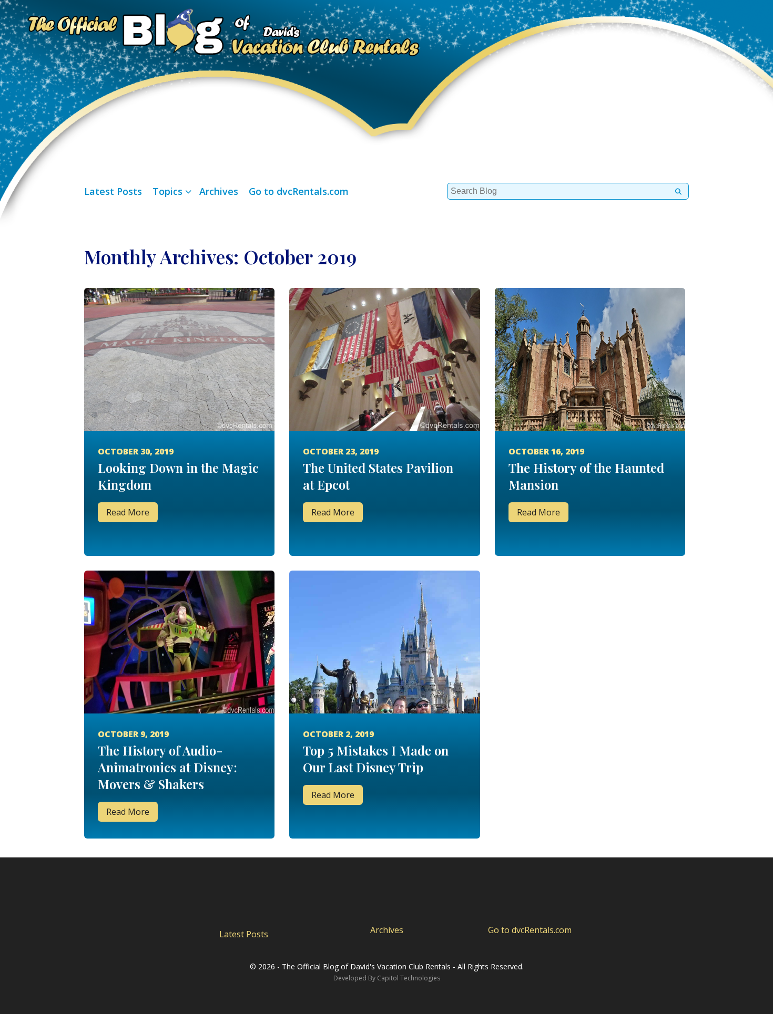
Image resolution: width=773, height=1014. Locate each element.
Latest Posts (113, 191)
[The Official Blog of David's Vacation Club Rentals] (210, 30)
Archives (218, 191)
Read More (127, 512)
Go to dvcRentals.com (299, 191)
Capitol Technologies (408, 978)
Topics (167, 191)
